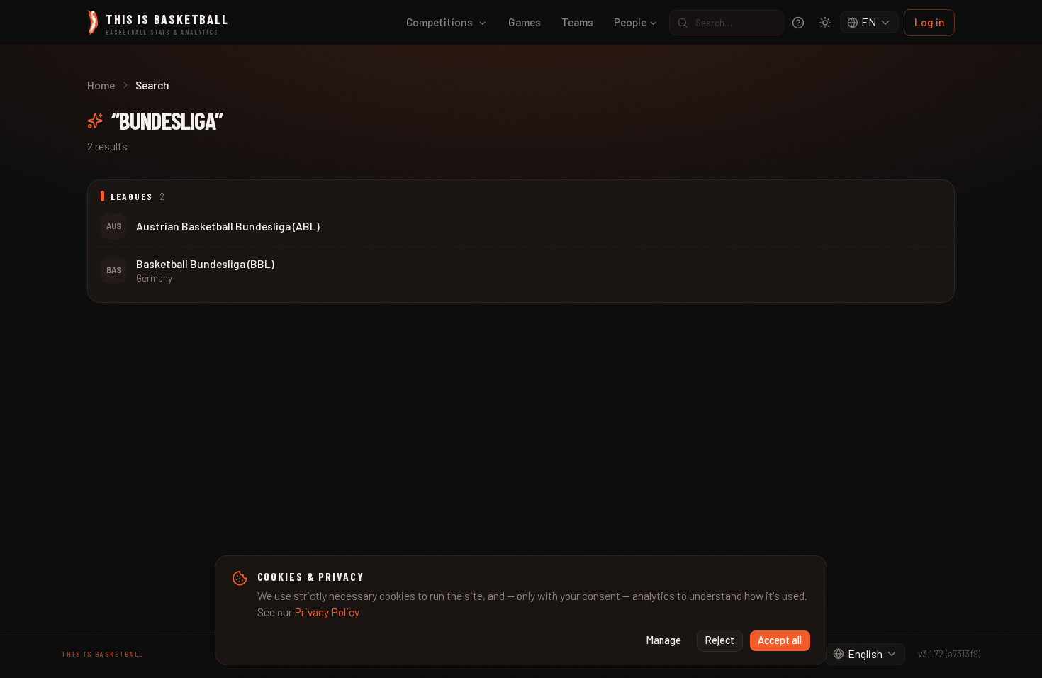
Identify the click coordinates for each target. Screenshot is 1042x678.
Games (524, 21)
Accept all (780, 640)
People (630, 21)
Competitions (439, 21)
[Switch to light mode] (825, 22)
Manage (663, 640)
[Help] (798, 22)
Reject (719, 640)
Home (101, 84)
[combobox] (870, 22)
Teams (577, 21)
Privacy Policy (326, 611)
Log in (929, 21)
